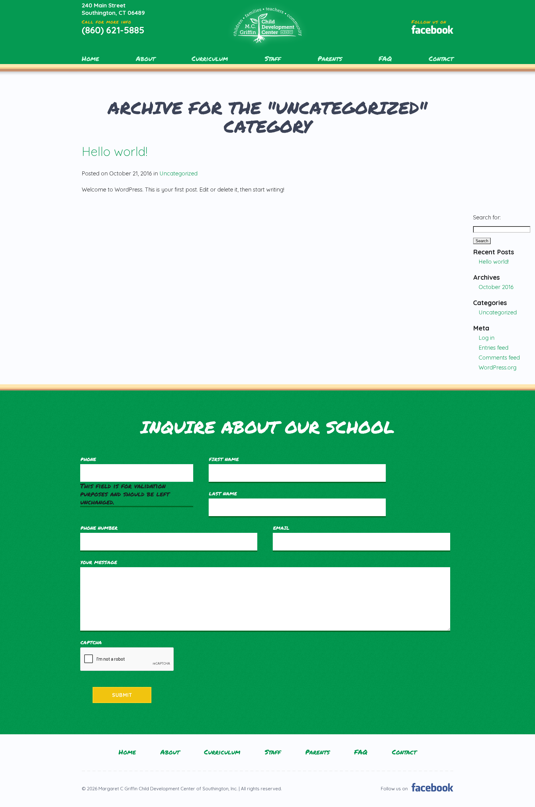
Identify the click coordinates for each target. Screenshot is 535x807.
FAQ (385, 58)
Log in (486, 337)
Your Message (98, 562)
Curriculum (210, 58)
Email (281, 528)
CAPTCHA (91, 642)
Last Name (223, 493)
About (145, 58)
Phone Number (99, 528)
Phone (88, 459)
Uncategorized (178, 173)
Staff (273, 58)
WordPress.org (497, 367)
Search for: (487, 217)
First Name (224, 459)
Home (90, 58)
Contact (441, 58)
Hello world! (114, 151)
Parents (330, 58)
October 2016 (496, 287)
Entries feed (493, 347)
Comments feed (499, 357)
